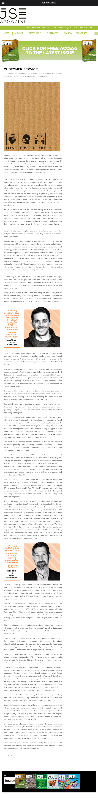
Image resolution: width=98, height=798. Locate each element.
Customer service (21, 69)
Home (6, 33)
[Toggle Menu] (3, 3)
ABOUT (19, 33)
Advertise (7, 776)
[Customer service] (33, 151)
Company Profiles (75, 33)
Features (35, 33)
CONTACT (52, 33)
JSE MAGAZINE (49, 3)
